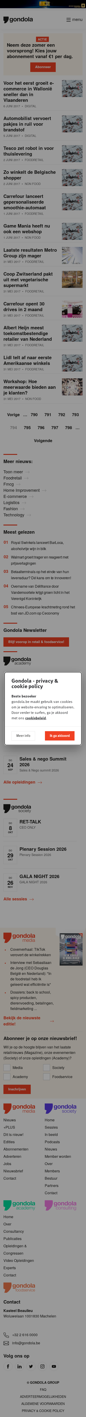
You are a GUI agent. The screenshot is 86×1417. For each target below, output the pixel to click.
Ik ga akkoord (60, 735)
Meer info (23, 735)
